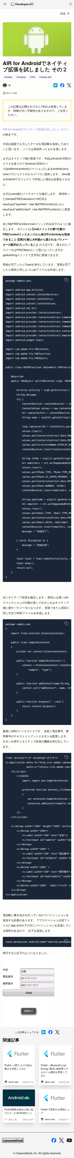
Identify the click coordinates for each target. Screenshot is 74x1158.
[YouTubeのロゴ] (69, 1140)
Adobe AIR (46, 77)
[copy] (66, 280)
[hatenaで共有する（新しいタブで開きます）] (55, 85)
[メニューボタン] (4, 4)
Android (22, 77)
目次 (63, 13)
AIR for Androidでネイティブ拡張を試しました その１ (36, 129)
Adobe (9, 77)
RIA (33, 77)
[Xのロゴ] (61, 1140)
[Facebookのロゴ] (53, 1140)
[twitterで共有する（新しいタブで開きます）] (69, 85)
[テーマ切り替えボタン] (70, 4)
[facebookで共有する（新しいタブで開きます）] (62, 85)
